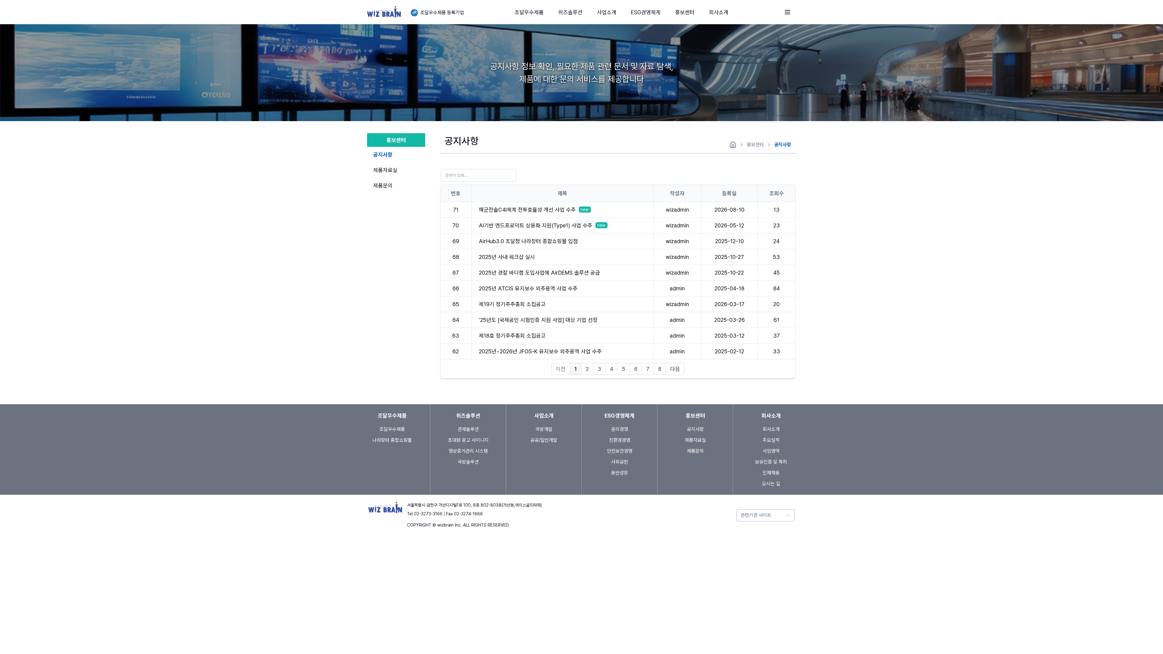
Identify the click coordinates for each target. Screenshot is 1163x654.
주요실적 (771, 440)
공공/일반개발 (543, 440)
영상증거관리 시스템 (468, 451)
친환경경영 (619, 440)
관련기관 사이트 (756, 515)
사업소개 (606, 12)
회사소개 (718, 12)
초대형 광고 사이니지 (468, 440)
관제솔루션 (566, 35)
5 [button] (623, 369)
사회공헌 (619, 462)
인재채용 (771, 473)
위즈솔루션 (570, 12)
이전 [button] (560, 369)
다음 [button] (675, 369)
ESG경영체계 (646, 12)
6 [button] (636, 369)
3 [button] (599, 369)
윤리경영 (636, 35)
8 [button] (659, 369)
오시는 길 (771, 484)
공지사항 (680, 35)
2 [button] (587, 369)
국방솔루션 (468, 462)
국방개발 (602, 35)
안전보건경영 (619, 451)
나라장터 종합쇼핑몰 (392, 440)
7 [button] (647, 369)
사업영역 (771, 451)
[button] (529, 12)
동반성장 (619, 473)
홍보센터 (684, 12)
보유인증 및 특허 (771, 462)
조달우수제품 (529, 12)
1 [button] (575, 369)
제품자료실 (385, 170)
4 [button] (611, 369)
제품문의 (383, 185)
